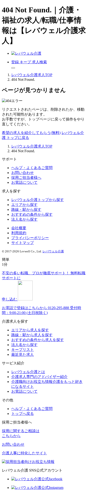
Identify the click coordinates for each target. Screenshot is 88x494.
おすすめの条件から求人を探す (37, 340)
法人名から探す (24, 219)
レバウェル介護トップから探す (37, 200)
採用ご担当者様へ (26, 178)
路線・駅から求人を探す (32, 335)
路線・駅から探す (26, 210)
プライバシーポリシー (30, 238)
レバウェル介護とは (28, 372)
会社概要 (18, 228)
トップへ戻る (22, 414)
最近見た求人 (22, 354)
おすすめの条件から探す (32, 214)
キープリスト (22, 350)
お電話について (24, 182)
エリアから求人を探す (30, 330)
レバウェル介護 (53, 251)
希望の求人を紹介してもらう (31, 133)
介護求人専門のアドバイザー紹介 (39, 377)
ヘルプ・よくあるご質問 (32, 168)
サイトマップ (22, 243)
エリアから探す (24, 205)
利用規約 (18, 233)
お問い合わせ (22, 173)
